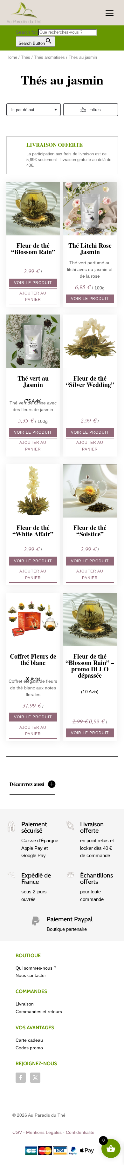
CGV (17, 1132)
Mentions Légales (44, 1132)
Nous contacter (31, 975)
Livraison (25, 1003)
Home (11, 57)
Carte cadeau (29, 1040)
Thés (25, 57)
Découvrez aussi (27, 784)
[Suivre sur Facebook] (21, 1078)
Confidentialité (80, 1132)
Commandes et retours (39, 1011)
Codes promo (29, 1047)
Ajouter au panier (32, 296)
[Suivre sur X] (35, 1078)
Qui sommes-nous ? (36, 968)
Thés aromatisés (49, 57)
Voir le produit (33, 283)
